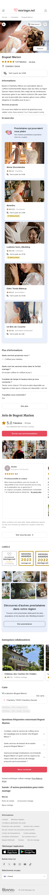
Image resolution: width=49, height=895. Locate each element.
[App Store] (10, 854)
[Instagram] (20, 864)
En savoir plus (8, 118)
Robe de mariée (8, 801)
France (10, 876)
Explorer (40, 49)
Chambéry (15, 17)
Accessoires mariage (25, 801)
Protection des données (11, 826)
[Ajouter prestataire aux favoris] (45, 24)
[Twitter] (9, 864)
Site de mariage (33, 840)
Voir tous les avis (23, 535)
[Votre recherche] (4, 24)
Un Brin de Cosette (16, 326)
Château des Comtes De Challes (20, 674)
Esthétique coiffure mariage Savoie (15, 707)
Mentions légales (17, 820)
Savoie (5, 17)
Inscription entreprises (10, 837)
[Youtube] (25, 864)
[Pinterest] (14, 864)
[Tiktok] (30, 864)
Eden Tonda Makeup (17, 288)
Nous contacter (24, 769)
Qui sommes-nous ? (29, 837)
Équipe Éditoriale (8, 840)
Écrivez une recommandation (24, 433)
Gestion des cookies (31, 826)
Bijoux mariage (7, 805)
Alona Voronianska (16, 167)
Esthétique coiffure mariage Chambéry (16, 711)
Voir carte (40, 696)
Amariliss (11, 205)
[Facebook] (4, 864)
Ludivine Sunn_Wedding (18, 247)
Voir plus (24, 406)
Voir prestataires (24, 624)
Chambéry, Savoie (12, 66)
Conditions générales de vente (14, 823)
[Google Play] (28, 854)
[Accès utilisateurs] (45, 10)
